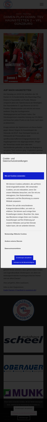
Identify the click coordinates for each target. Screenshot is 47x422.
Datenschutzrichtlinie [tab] (13, 248)
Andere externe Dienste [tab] (13, 241)
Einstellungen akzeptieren (24, 257)
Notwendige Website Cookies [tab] (16, 234)
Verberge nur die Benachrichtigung (23, 262)
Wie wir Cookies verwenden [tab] (15, 176)
